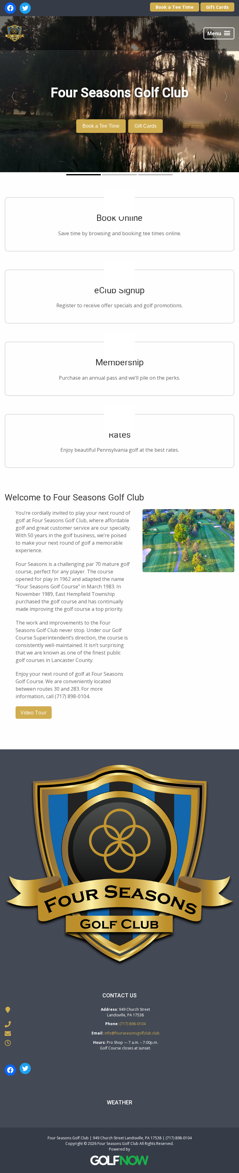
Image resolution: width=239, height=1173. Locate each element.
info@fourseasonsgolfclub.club (132, 1033)
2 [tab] (119, 174)
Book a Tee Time (175, 7)
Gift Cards (217, 7)
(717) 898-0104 (133, 1023)
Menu (214, 33)
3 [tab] (155, 174)
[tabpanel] (119, 94)
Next (228, 94)
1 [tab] (83, 174)
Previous (10, 94)
